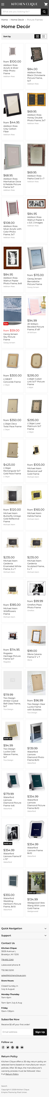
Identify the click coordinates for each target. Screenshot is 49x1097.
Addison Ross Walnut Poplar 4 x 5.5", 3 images (35, 220)
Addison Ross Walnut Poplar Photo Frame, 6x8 (12, 281)
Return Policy (12, 1074)
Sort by (7, 36)
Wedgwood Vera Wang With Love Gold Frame (36, 906)
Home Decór (17, 20)
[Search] (44, 12)
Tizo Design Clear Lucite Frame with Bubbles (36, 707)
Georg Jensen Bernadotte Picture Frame (34, 281)
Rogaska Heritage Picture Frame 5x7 (12, 656)
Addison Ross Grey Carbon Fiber (10, 129)
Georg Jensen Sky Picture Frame (10, 337)
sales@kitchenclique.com (13, 975)
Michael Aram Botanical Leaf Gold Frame (34, 471)
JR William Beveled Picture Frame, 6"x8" (35, 327)
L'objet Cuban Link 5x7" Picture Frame (36, 382)
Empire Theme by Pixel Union (14, 1092)
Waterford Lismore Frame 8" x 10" (12, 856)
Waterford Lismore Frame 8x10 (35, 850)
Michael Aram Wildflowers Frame (10, 611)
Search (4, 1086)
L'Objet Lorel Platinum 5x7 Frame (34, 426)
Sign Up (40, 1032)
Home (4, 20)
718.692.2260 (7, 959)
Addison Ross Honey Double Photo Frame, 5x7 (36, 118)
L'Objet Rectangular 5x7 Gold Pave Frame (12, 471)
